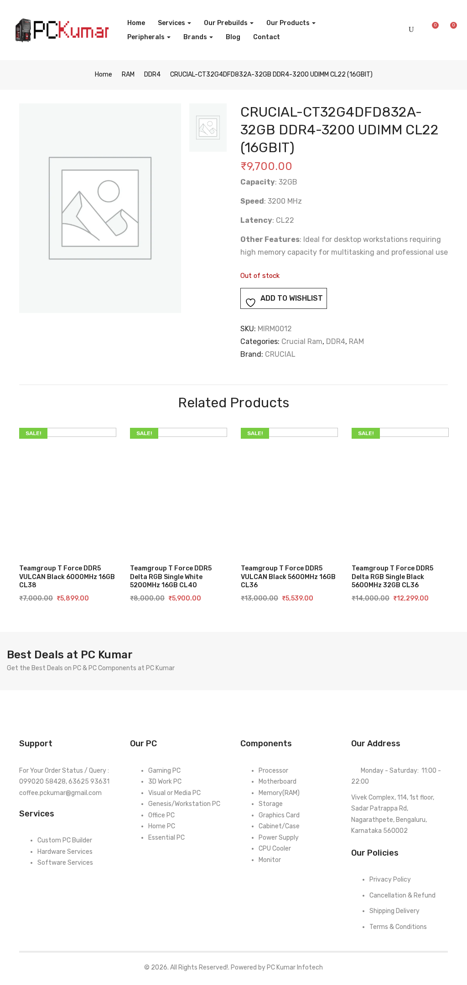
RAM (128, 74)
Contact (266, 37)
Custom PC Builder (64, 840)
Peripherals (146, 37)
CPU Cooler (275, 848)
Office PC (161, 815)
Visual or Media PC (174, 793)
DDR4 (152, 74)
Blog (233, 37)
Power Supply (279, 837)
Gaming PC (164, 771)
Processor (273, 771)
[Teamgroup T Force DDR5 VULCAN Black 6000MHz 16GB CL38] (67, 491)
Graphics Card (279, 815)
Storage (271, 804)
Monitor (270, 860)
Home (136, 23)
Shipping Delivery (394, 911)
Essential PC (166, 837)
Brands (195, 37)
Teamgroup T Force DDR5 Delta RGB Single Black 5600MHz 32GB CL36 (392, 576)
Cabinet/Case (279, 826)
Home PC (161, 826)
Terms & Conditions (398, 927)
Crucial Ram (301, 341)
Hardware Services (65, 852)
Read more (67, 537)
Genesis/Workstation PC (184, 804)
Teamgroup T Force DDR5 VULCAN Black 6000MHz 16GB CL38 (67, 576)
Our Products (288, 23)
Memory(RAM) (279, 793)
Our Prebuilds (226, 23)
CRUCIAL (280, 354)
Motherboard (277, 781)
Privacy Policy (390, 879)
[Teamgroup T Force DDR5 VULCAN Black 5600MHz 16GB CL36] (289, 491)
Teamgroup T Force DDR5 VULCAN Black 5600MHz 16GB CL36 (288, 576)
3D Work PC (165, 781)
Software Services (65, 863)
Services (172, 23)
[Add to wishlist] (98, 537)
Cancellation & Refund (402, 895)
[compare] (35, 537)
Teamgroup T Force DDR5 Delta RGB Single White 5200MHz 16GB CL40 (171, 576)
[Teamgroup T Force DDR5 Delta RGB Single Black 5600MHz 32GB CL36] (400, 491)
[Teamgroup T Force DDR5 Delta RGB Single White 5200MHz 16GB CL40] (178, 491)
